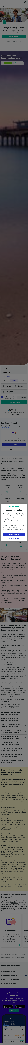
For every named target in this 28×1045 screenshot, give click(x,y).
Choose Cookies (14, 538)
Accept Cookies (14, 534)
